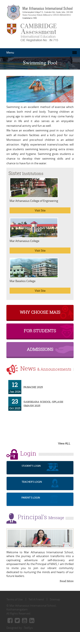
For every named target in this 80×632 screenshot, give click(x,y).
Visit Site (40, 210)
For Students (40, 330)
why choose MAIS (40, 312)
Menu (10, 52)
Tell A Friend (36, 599)
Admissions (40, 349)
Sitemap (55, 599)
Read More (67, 581)
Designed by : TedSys (19, 628)
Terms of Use (14, 599)
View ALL (64, 443)
